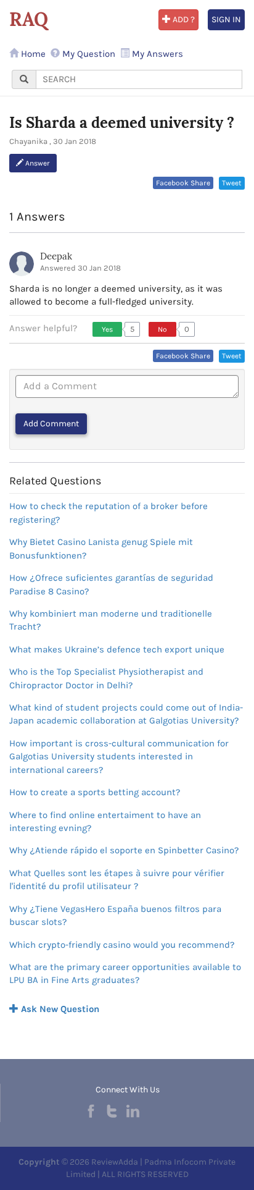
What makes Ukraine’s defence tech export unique (116, 649)
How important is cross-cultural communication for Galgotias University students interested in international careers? (119, 756)
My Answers (156, 53)
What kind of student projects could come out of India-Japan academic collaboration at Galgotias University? (126, 714)
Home (32, 53)
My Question (87, 53)
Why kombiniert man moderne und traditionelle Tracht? (110, 620)
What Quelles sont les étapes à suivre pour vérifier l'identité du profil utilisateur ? (116, 879)
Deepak (56, 256)
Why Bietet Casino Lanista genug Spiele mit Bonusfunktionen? (101, 548)
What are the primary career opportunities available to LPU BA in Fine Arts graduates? (125, 973)
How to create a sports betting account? (94, 792)
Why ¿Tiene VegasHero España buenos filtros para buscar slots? (115, 915)
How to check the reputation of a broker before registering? (108, 512)
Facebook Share (183, 183)
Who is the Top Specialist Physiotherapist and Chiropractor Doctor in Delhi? (106, 678)
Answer (36, 163)
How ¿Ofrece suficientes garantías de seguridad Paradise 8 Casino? (111, 584)
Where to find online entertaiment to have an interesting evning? (105, 821)
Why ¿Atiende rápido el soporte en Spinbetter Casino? (124, 850)
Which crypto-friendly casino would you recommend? (121, 944)
